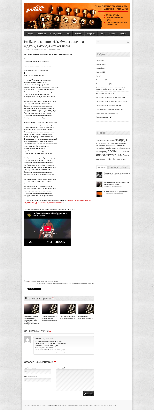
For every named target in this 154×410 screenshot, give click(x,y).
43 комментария (118, 193)
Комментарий (60, 368)
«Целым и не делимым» (76, 200)
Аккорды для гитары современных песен (59, 283)
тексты (56, 281)
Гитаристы (91, 34)
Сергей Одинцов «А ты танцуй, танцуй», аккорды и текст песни (49, 318)
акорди (100, 143)
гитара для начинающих (106, 146)
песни (38, 281)
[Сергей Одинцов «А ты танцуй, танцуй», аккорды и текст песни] (50, 315)
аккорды (33, 281)
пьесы (119, 152)
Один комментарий (54, 49)
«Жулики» (27, 203)
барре (116, 143)
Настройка (41, 34)
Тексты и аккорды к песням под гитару (83, 283)
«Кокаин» (43, 203)
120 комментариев (119, 174)
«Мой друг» (35, 203)
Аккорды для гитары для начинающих (117, 173)
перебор (120, 148)
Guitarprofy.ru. (51, 405)
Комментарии (114, 167)
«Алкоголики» (59, 203)
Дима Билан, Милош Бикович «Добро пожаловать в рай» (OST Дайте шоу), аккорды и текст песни (31, 320)
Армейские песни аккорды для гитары (108, 109)
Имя (30, 368)
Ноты (68, 34)
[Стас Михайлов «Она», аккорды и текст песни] (68, 315)
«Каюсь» (88, 200)
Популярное (102, 167)
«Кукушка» (50, 203)
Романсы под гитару (102, 117)
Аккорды (78, 34)
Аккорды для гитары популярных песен (109, 97)
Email (30, 376)
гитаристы (121, 146)
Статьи (123, 34)
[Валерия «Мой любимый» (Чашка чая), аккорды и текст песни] (99, 187)
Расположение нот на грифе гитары (116, 192)
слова (42, 281)
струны (126, 155)
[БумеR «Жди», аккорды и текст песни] (86, 315)
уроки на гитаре (122, 159)
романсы (126, 152)
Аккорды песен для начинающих (106, 105)
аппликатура (109, 143)
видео (123, 143)
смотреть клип (49, 281)
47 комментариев (116, 186)
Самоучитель (56, 34)
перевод (103, 152)
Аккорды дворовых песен (104, 93)
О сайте (29, 34)
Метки (124, 167)
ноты (105, 148)
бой (120, 143)
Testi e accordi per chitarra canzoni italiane (109, 89)
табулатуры (100, 159)
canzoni (103, 140)
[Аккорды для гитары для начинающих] (99, 178)
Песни (102, 34)
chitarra (108, 140)
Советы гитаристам (102, 84)
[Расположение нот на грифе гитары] (99, 196)
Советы (112, 34)
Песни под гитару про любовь (105, 113)
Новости (99, 72)
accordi (98, 140)
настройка (99, 148)
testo (112, 140)
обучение (112, 148)
